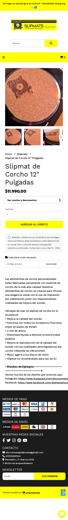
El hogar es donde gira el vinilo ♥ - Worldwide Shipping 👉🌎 (34, 5)
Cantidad (9, 209)
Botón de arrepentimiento (18, 463)
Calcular (51, 264)
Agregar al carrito (34, 224)
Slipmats (22, 154)
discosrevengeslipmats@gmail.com (24, 452)
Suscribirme (50, 476)
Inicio (9, 154)
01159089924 (12, 456)
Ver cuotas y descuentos (22, 200)
